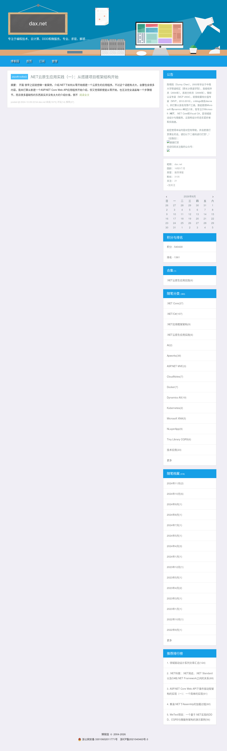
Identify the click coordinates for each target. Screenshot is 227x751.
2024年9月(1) (174, 504)
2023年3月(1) (174, 598)
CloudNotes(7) (175, 376)
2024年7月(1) (174, 525)
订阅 (42, 61)
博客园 (15, 61)
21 (176, 180)
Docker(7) (172, 387)
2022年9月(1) (174, 629)
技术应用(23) (174, 449)
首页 (29, 61)
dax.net (38, 23)
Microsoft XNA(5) (176, 418)
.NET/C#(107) (174, 313)
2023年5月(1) (174, 577)
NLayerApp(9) (175, 429)
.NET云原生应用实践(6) (180, 280)
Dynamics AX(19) (176, 397)
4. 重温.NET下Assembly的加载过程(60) (189, 704)
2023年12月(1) (175, 567)
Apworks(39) (174, 355)
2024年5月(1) (174, 535)
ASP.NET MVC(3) (176, 366)
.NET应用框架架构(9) (179, 324)
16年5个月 (180, 168)
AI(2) (169, 345)
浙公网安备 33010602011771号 (100, 739)
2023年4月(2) (174, 588)
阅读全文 (84, 94)
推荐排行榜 (175, 653)
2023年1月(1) (174, 609)
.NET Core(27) (175, 303)
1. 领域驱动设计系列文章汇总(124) (186, 662)
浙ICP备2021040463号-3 (134, 739)
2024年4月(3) (174, 546)
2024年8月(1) (174, 514)
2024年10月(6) (175, 493)
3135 (177, 176)
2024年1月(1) (174, 556)
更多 (169, 460)
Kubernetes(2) (175, 408)
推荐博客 (179, 172)
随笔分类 (173, 293)
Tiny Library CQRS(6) (179, 439)
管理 (54, 61)
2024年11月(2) (175, 483)
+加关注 (171, 185)
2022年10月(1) (175, 619)
